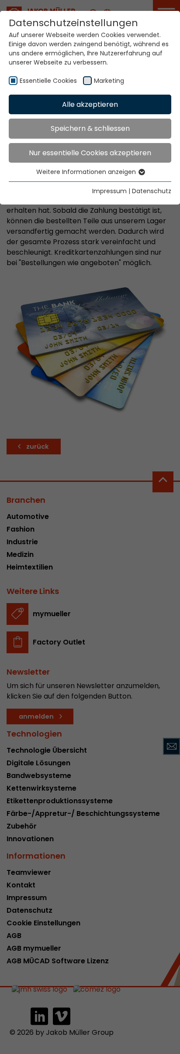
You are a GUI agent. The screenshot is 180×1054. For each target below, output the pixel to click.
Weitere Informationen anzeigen (87, 171)
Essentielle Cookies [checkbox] (48, 80)
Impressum (109, 191)
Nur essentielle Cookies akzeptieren (90, 153)
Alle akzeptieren (90, 104)
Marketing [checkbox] (109, 80)
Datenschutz (151, 191)
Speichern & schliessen (90, 128)
